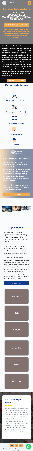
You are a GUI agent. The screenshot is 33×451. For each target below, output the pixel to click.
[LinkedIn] (21, 445)
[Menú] (29, 3)
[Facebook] (12, 445)
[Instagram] (16, 445)
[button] (4, 209)
